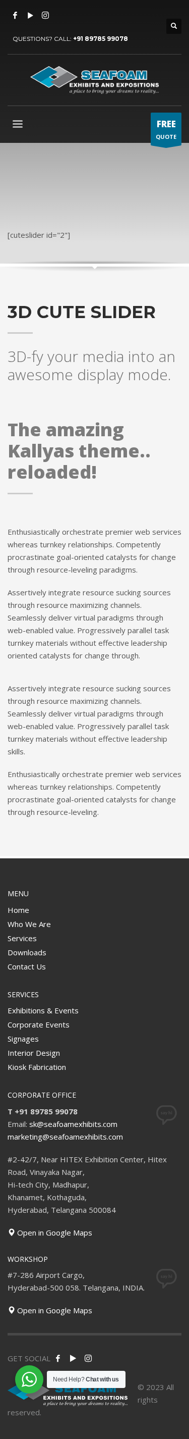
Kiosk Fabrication (37, 1067)
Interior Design (34, 1053)
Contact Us (27, 966)
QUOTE (166, 129)
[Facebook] (15, 15)
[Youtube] (30, 15)
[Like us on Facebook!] (58, 1358)
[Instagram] (45, 15)
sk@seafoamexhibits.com (73, 1124)
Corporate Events (39, 1024)
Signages (23, 1039)
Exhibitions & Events (43, 1010)
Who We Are (29, 924)
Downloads (27, 952)
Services (22, 938)
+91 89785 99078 (100, 38)
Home (18, 910)
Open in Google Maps (53, 1232)
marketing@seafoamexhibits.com (65, 1137)
